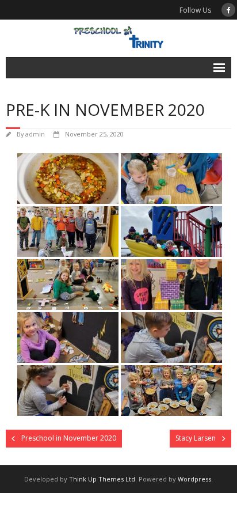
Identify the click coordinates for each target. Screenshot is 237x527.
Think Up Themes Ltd (102, 479)
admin (35, 134)
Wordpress (194, 479)
